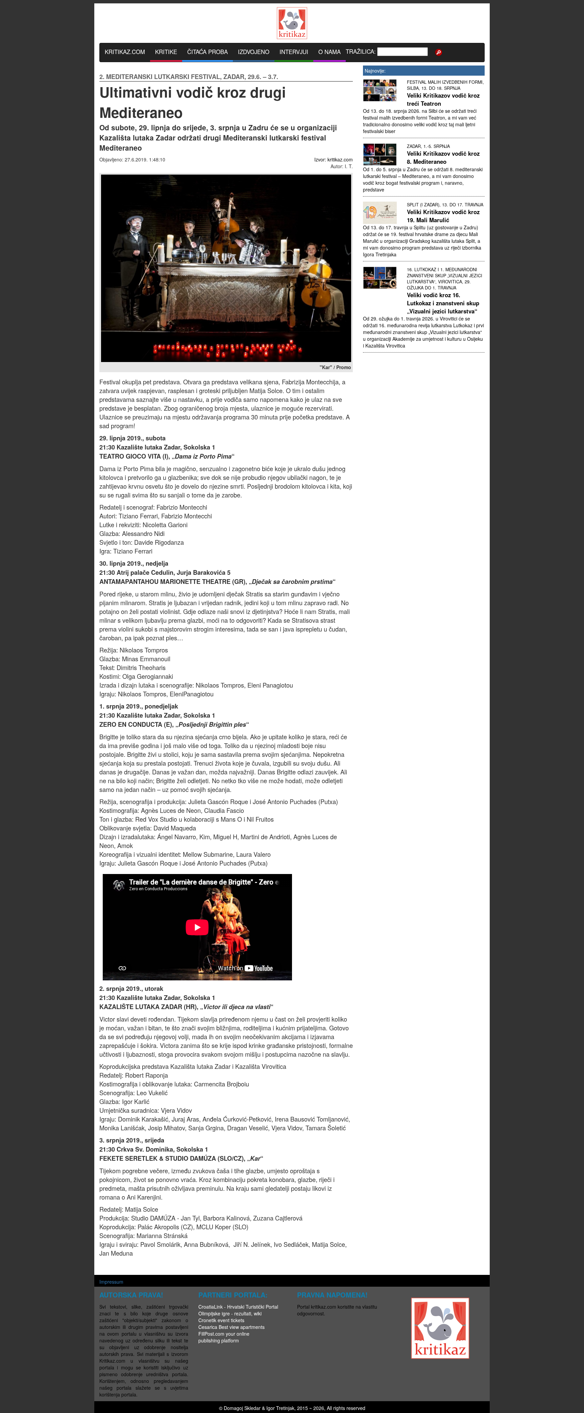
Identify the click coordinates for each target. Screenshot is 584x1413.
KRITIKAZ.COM (125, 52)
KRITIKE (166, 52)
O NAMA (329, 52)
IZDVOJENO (253, 52)
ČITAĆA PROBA (207, 52)
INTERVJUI (293, 52)
